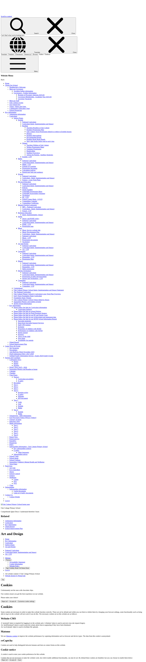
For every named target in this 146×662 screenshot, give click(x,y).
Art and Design (23, 244)
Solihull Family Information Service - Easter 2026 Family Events (31, 356)
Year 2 (16, 387)
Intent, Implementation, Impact (32, 215)
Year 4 (16, 390)
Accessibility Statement (17, 562)
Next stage (21, 338)
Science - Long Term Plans (31, 180)
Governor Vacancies (25, 99)
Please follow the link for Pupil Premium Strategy (30, 313)
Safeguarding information (18, 489)
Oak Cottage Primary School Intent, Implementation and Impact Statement (39, 290)
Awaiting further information (23, 91)
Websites (21, 396)
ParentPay (12, 441)
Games (16, 479)
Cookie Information (16, 564)
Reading (25, 126)
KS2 (15, 483)
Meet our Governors (16, 89)
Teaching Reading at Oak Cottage (38, 128)
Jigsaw (11, 472)
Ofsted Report (14, 342)
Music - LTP (26, 238)
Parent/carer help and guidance (32, 172)
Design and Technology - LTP (32, 278)
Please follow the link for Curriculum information (30, 307)
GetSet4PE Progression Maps (32, 191)
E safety (20, 381)
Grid (19, 404)
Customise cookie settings (26, 601)
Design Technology (24, 271)
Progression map (27, 226)
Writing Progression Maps (35, 147)
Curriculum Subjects (25, 309)
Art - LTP (25, 249)
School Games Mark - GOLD (32, 199)
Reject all (4, 601)
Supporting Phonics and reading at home (27, 302)
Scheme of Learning (29, 166)
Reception (17, 383)
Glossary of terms (15, 419)
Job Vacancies (14, 348)
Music (20, 228)
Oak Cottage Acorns (16, 103)
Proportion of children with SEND (29, 329)
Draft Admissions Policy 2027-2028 (21, 354)
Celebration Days (15, 360)
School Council (14, 474)
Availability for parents (25, 340)
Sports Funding (27, 190)
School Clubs (13, 456)
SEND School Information (23, 304)
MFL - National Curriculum (31, 207)
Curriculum (13, 116)
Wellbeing (12, 477)
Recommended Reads (34, 137)
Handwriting (31, 151)
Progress (21, 334)
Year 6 (16, 410)
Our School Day (15, 105)
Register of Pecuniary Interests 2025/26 (31, 95)
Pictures (16, 365)
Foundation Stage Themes (22, 298)
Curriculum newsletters (26, 379)
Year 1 (16, 385)
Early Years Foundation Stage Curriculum (28, 296)
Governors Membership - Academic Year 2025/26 (35, 97)
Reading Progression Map (35, 130)
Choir (11, 485)
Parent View (13, 437)
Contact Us (9, 495)
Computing (22, 280)
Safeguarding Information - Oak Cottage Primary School (28, 447)
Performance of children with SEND (30, 331)
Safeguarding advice (20, 454)
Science (20, 174)
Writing (24, 143)
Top (3, 579)
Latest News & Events (12, 346)
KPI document (23, 398)
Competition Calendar (29, 201)
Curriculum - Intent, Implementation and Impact (38, 178)
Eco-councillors (14, 470)
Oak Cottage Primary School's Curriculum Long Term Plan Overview (37, 294)
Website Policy (14, 566)
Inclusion (21, 327)
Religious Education (25, 213)
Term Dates (13, 464)
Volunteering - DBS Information (20, 416)
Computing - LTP (28, 286)
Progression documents (30, 240)
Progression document (29, 168)
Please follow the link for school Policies (27, 311)
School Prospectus (15, 110)
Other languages (23, 452)
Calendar (12, 371)
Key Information (10, 112)
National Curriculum (29, 122)
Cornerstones (18, 288)
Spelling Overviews (33, 153)
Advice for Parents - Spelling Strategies (40, 155)
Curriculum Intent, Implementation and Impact (37, 124)
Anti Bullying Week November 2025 (21, 352)
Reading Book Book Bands (36, 139)
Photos (16, 362)
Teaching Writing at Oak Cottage (38, 145)
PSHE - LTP (26, 224)
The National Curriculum (22, 292)
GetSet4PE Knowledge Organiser (33, 193)
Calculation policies (28, 170)
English (20, 120)
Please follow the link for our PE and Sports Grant (31, 315)
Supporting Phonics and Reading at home (23, 369)
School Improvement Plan (18, 344)
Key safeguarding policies (22, 448)
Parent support (23, 333)
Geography (22, 251)
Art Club (12, 468)
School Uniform (14, 460)
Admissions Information (17, 114)
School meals (13, 458)
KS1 (15, 481)
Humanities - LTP (28, 257)
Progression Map (28, 259)
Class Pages (13, 375)
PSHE (20, 217)
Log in (7, 501)
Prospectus (13, 443)
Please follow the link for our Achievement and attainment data (35, 317)
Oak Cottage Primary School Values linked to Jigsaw (31, 300)
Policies (24, 188)
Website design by (15, 576)
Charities (12, 373)
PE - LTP (25, 197)
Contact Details (14, 497)
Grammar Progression (34, 149)
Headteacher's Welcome (17, 87)
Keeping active (23, 392)
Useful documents (20, 491)
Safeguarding (9, 487)
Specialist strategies (24, 321)
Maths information (15, 423)
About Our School (11, 85)
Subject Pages (18, 118)
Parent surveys (14, 439)
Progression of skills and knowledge (34, 276)
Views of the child (24, 336)
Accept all (13, 601)
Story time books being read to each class (40, 141)
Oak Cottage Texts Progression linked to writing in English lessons (49, 132)
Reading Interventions (34, 135)
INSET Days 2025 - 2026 (18, 367)
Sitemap (8, 558)
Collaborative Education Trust (19, 108)
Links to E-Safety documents (23, 493)
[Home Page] (15, 504)
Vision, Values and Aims (17, 106)
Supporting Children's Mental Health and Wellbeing (26, 462)
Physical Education (24, 182)
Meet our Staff (14, 101)
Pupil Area (8, 466)
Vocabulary (26, 195)
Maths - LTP (26, 164)
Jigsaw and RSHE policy (30, 219)
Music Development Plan (30, 232)
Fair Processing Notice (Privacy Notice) (22, 418)
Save (19, 660)
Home (7, 83)
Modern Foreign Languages (27, 205)
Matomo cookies (11, 636)
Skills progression (28, 269)
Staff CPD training (24, 325)
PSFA (11, 445)
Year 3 (16, 389)
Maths (20, 159)
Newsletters (13, 350)
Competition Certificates (30, 203)
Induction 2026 (14, 421)
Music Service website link (31, 230)
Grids (20, 402)
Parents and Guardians (12, 358)
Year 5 (16, 400)
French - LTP (26, 211)
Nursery (16, 377)
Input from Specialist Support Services (31, 323)
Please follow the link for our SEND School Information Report (35, 319)
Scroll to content (6, 16)
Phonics (29, 134)
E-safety (21, 394)
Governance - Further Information (25, 93)
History (20, 261)
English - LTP (27, 157)
